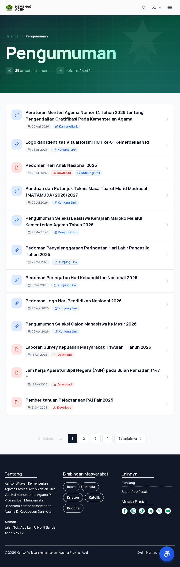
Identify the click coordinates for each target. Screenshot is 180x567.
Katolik (94, 497)
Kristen (73, 497)
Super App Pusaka (136, 491)
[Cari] (144, 7)
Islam (71, 486)
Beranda (12, 36)
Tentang (128, 482)
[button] (166, 553)
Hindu (90, 486)
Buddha (73, 508)
